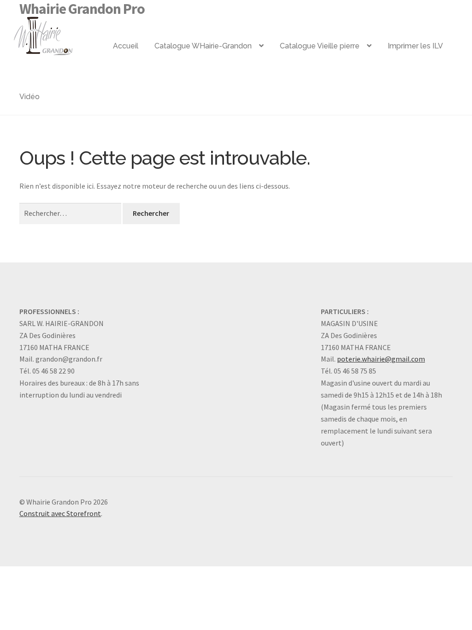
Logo (58, 32)
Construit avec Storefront (60, 513)
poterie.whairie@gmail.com (381, 358)
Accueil (125, 46)
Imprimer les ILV (415, 46)
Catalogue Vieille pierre (320, 46)
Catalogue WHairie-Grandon (203, 46)
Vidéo (29, 96)
